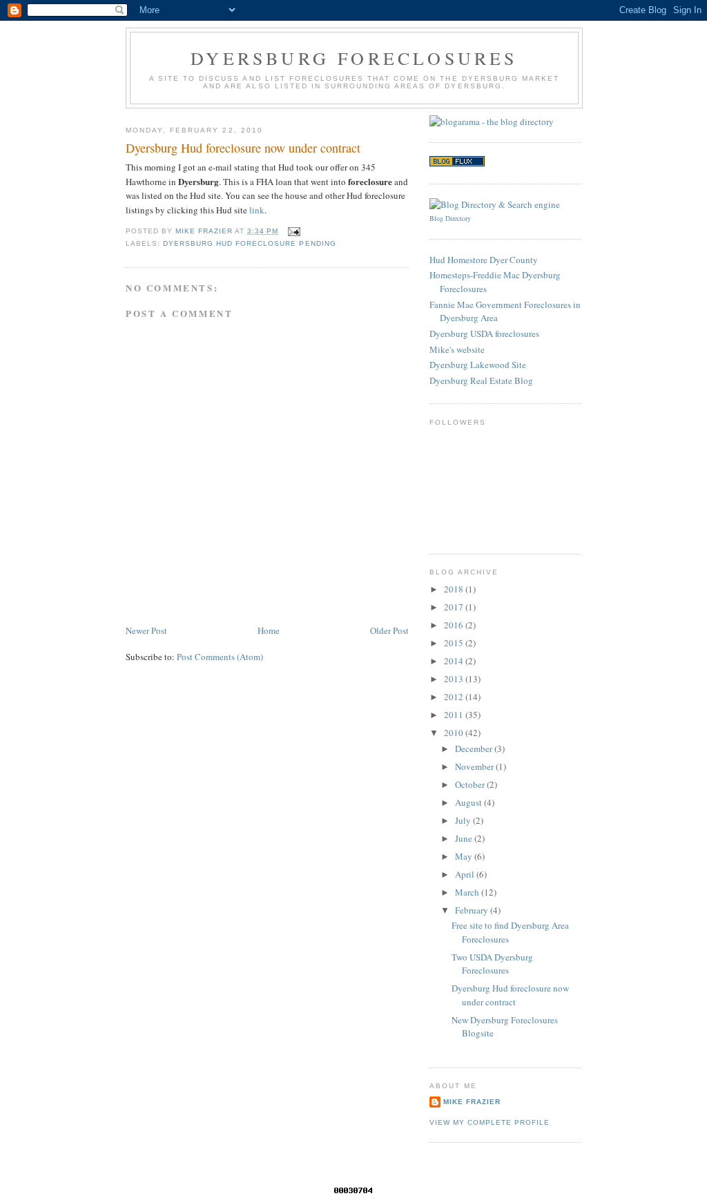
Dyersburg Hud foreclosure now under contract (510, 995)
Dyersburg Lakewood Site (477, 364)
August (469, 802)
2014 (454, 661)
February (472, 910)
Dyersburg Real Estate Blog (481, 380)
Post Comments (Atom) (220, 656)
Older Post (389, 630)
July (464, 820)
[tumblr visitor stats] (353, 1192)
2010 (454, 732)
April (465, 874)
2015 (454, 643)
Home (269, 630)
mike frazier (472, 1101)
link (256, 210)
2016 (454, 625)
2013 (454, 679)
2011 (454, 714)
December (474, 748)
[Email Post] (294, 231)
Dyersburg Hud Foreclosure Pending (249, 243)
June (464, 838)
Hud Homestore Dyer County (483, 259)
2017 (454, 607)
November (475, 766)
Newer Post (146, 630)
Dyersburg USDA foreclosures (484, 333)
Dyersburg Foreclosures (354, 58)
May (464, 856)
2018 (454, 589)
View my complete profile (489, 1122)
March (468, 892)
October (471, 784)
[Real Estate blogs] (457, 163)
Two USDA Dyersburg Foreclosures (492, 964)
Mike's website (457, 349)
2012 (454, 696)
